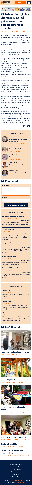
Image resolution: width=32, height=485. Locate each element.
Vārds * (4, 197)
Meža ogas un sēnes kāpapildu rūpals (13, 408)
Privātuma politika (16, 467)
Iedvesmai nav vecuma (7, 439)
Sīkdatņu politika (16, 469)
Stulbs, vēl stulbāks (9, 444)
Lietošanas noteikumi (16, 464)
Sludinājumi (15, 286)
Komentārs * (6, 186)
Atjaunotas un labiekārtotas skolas (15, 352)
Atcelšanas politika (16, 472)
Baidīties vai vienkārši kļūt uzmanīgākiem (12, 451)
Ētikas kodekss (16, 477)
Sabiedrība (8, 32)
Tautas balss (15, 212)
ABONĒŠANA (20, 2)
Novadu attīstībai (5, 354)
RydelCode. (21, 482)
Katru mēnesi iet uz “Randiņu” (13, 437)
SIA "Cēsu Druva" (20, 481)
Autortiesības (16, 474)
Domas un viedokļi (16, 133)
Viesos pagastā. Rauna (10, 379)
